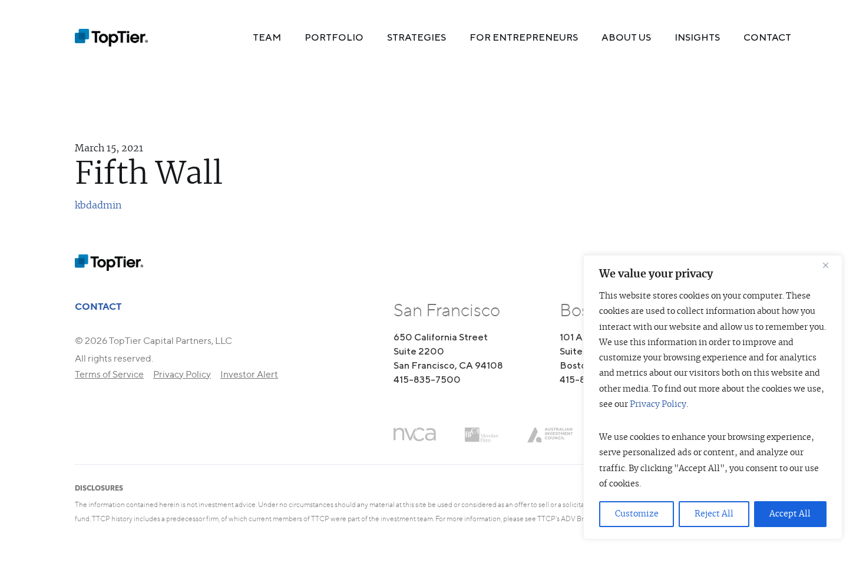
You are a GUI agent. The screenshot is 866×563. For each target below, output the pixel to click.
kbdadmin (98, 205)
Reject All (714, 514)
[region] (712, 397)
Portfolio (334, 37)
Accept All (790, 514)
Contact (767, 37)
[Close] (830, 265)
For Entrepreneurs (524, 37)
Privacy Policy (658, 404)
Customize (637, 514)
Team (267, 37)
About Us (626, 37)
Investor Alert (249, 374)
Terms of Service (109, 374)
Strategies (416, 37)
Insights (697, 37)
